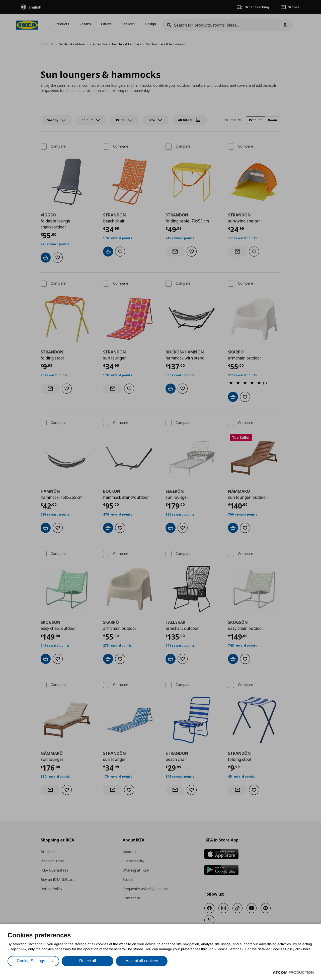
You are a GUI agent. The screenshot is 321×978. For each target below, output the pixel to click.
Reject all (87, 961)
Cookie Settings (31, 961)
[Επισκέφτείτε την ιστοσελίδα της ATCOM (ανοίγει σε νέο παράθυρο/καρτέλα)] (293, 972)
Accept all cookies (142, 961)
